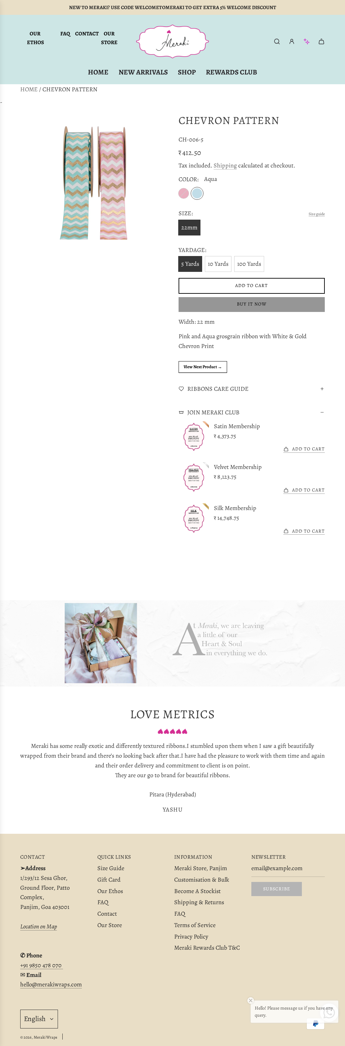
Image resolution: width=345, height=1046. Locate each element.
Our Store (109, 38)
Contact (87, 33)
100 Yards (249, 264)
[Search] (277, 41)
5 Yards (190, 264)
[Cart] (321, 41)
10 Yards (218, 264)
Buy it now (251, 304)
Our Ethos (35, 38)
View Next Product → (203, 367)
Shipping (225, 165)
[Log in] (291, 41)
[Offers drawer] (306, 41)
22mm (189, 227)
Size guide (317, 214)
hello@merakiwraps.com (51, 984)
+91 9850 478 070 (41, 965)
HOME (29, 89)
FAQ (65, 33)
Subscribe (276, 889)
